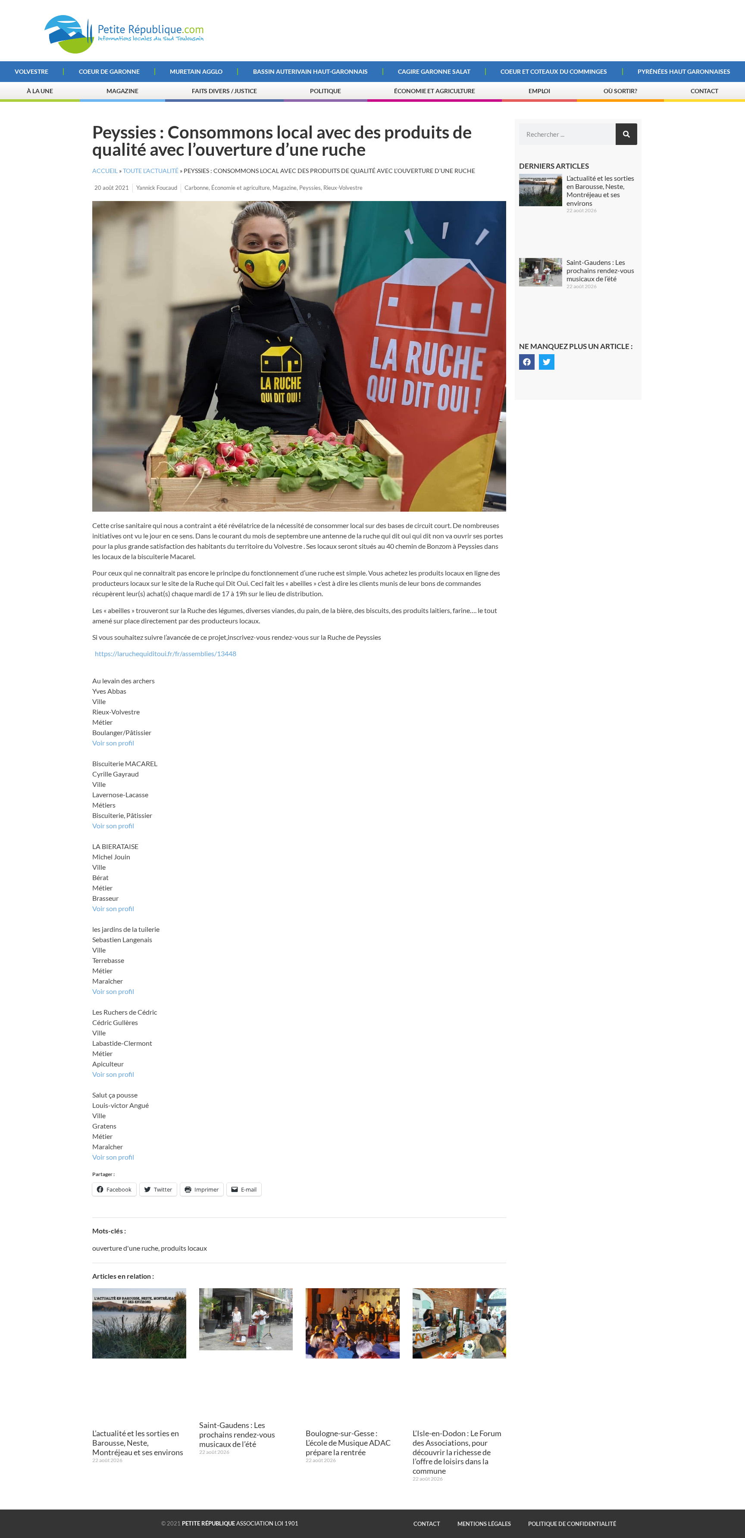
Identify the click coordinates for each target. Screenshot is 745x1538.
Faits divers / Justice (224, 90)
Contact (704, 90)
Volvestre (31, 71)
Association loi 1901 (240, 1523)
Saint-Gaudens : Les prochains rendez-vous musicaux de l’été (237, 1434)
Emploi (539, 90)
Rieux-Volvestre (343, 187)
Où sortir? (620, 90)
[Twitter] (546, 362)
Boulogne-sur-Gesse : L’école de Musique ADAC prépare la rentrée (348, 1442)
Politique (325, 90)
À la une (40, 90)
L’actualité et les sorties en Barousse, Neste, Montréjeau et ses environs (137, 1442)
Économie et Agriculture (434, 90)
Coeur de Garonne (109, 71)
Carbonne (197, 187)
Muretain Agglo (196, 71)
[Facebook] (527, 362)
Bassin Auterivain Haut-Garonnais (310, 71)
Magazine (122, 90)
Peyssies (310, 187)
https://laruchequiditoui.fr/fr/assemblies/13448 (165, 653)
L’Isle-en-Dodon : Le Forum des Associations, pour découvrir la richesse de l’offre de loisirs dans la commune (457, 1451)
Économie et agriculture (240, 187)
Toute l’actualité (150, 170)
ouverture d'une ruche (125, 1248)
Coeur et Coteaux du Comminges (554, 71)
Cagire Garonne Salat (434, 71)
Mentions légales (484, 1523)
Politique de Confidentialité (572, 1523)
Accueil (105, 170)
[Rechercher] (626, 134)
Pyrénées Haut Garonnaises (684, 71)
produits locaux (184, 1248)
